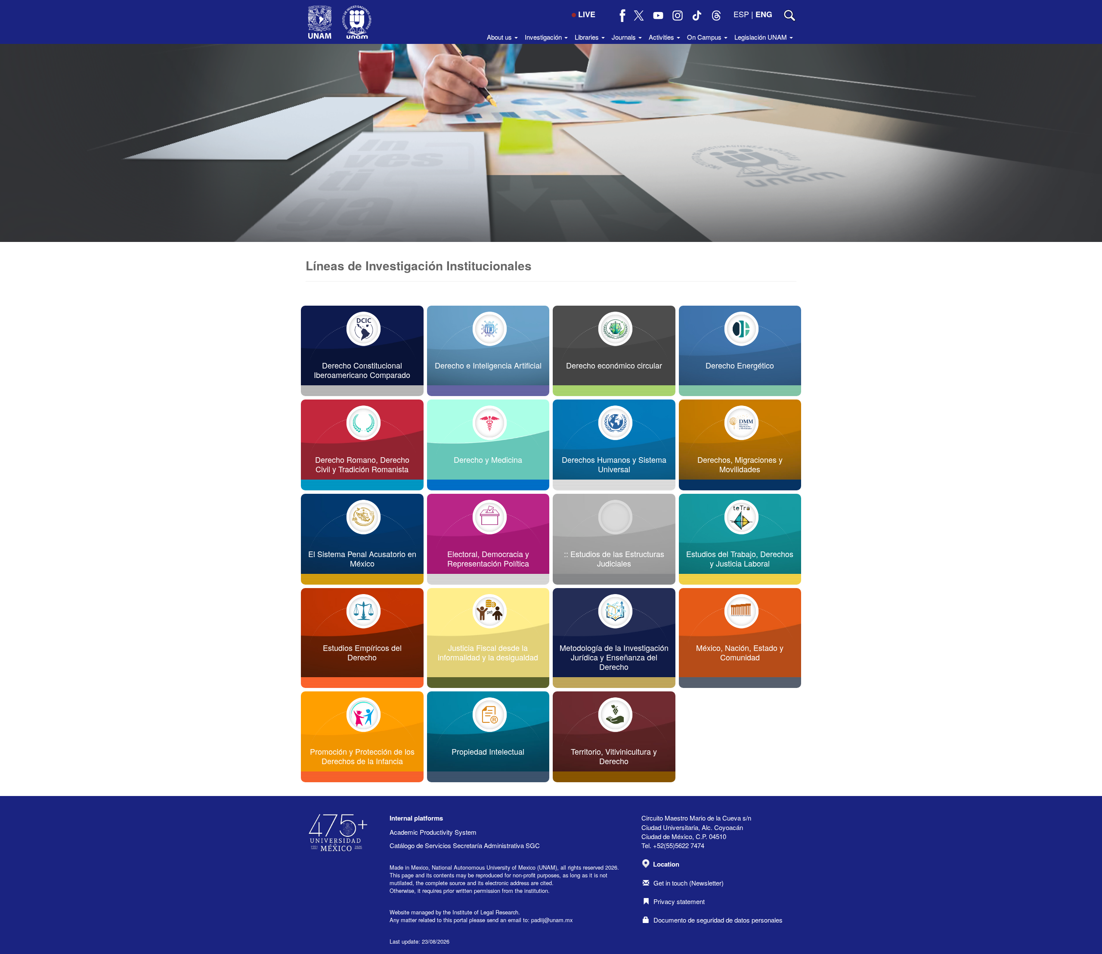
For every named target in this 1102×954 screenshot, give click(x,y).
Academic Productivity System (433, 831)
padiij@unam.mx (552, 920)
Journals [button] (625, 36)
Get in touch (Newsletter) (688, 882)
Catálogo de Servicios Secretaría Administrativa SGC (465, 845)
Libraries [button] (588, 36)
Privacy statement (679, 901)
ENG (763, 14)
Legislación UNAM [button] (761, 36)
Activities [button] (662, 36)
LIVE (586, 14)
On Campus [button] (705, 36)
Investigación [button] (544, 36)
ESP (741, 13)
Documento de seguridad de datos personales (718, 919)
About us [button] (500, 36)
